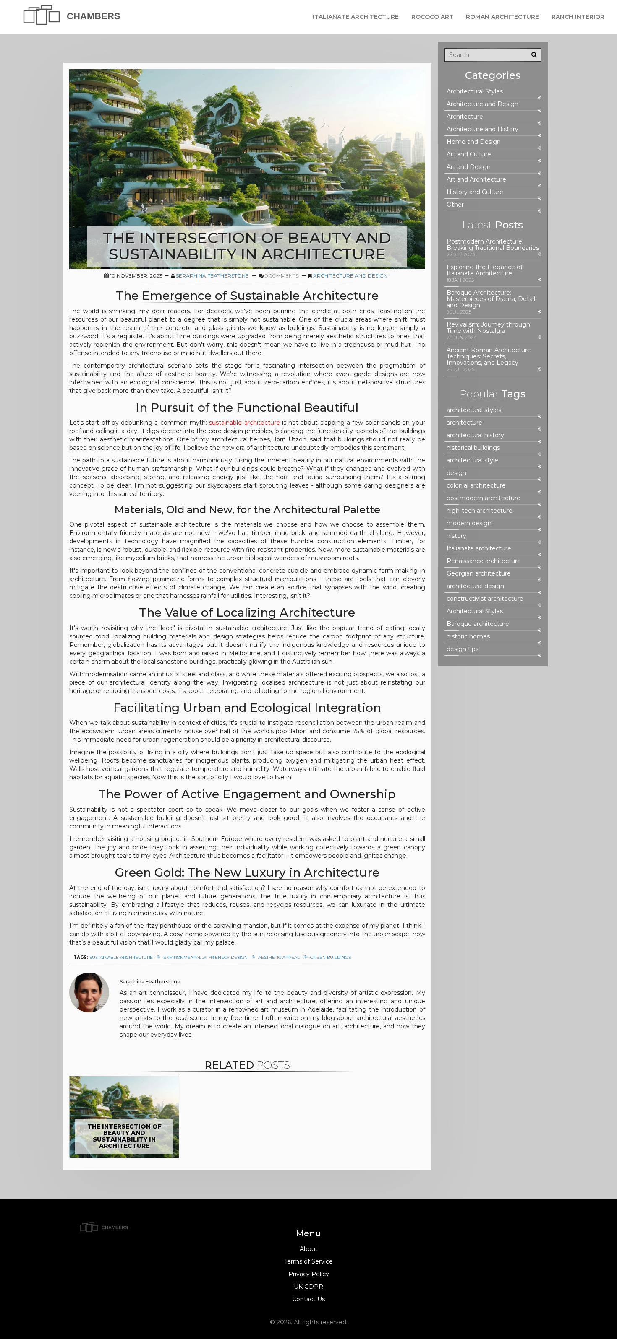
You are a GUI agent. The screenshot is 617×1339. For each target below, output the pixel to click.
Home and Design (474, 142)
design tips (462, 649)
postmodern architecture (483, 498)
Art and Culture (469, 154)
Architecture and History (482, 129)
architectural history (475, 435)
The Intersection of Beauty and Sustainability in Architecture (124, 1136)
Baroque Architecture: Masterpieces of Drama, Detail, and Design (491, 299)
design (456, 473)
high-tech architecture (479, 511)
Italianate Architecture (356, 17)
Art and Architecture (476, 179)
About (309, 1249)
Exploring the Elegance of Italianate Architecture (485, 270)
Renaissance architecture (484, 561)
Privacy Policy (308, 1274)
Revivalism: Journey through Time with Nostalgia (488, 328)
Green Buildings (330, 957)
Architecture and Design (350, 275)
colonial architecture (476, 486)
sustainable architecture (244, 422)
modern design (469, 523)
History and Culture (475, 192)
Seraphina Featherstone (212, 275)
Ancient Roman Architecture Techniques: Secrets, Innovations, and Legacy (489, 356)
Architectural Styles (475, 91)
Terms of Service (308, 1261)
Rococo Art (432, 17)
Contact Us (308, 1299)
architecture (464, 423)
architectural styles (474, 410)
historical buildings (473, 448)
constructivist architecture (485, 599)
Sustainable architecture (121, 957)
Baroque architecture (478, 624)
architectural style (472, 460)
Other (455, 205)
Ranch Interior (578, 17)
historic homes (468, 636)
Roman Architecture (502, 17)
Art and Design (469, 167)
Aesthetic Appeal (279, 957)
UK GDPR (308, 1286)
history (456, 536)
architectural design (475, 586)
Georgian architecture (479, 574)
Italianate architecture (479, 548)
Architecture (465, 117)
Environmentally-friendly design (205, 957)
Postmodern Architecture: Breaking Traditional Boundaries (493, 245)
